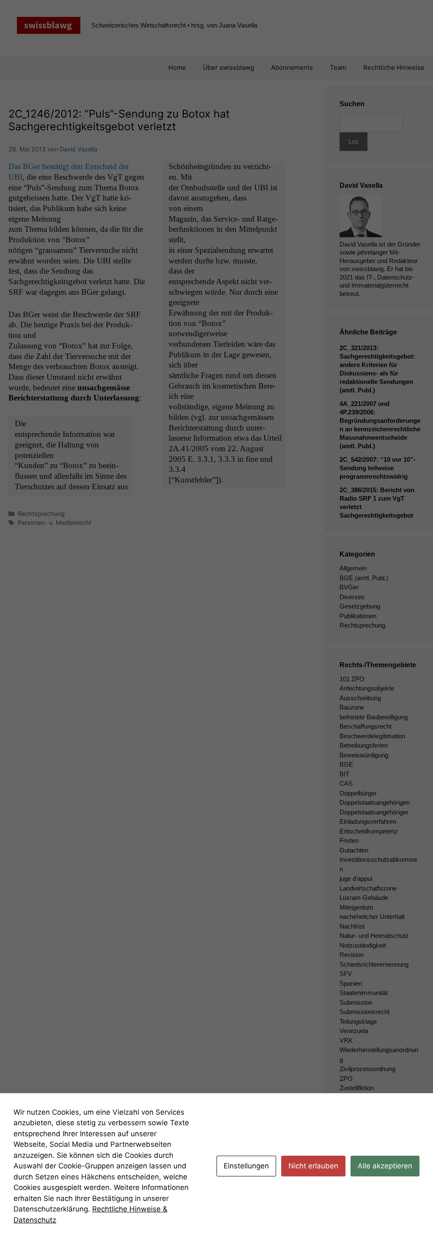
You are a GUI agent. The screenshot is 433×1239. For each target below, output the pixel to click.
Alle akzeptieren (385, 1166)
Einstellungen (246, 1166)
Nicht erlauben (313, 1166)
